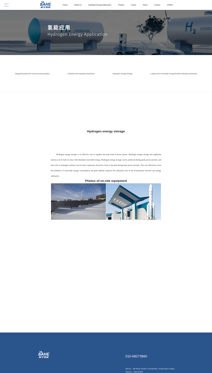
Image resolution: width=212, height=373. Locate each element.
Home (65, 5)
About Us (77, 5)
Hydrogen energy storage (122, 74)
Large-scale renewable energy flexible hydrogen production (174, 74)
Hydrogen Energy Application (99, 5)
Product (121, 5)
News (145, 5)
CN (168, 5)
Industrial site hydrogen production (81, 74)
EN (171, 5)
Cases (133, 5)
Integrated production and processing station (32, 74)
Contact (157, 5)
